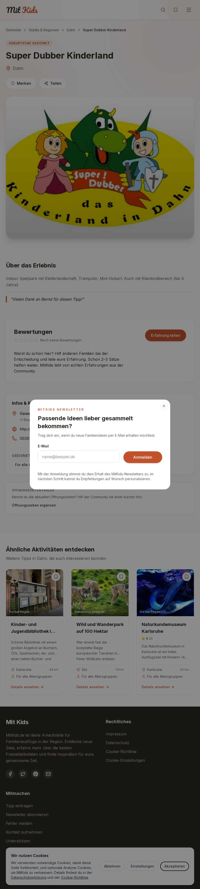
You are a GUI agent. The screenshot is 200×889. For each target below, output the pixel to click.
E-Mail (43, 446)
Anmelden (142, 457)
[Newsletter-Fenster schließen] (163, 405)
